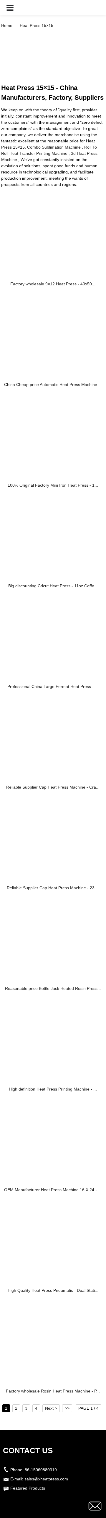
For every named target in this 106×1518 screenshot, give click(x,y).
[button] (10, 7)
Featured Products (27, 1488)
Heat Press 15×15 (36, 25)
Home (6, 25)
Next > (51, 1408)
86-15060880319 (41, 1469)
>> (67, 1408)
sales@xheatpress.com (46, 1479)
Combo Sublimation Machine (54, 147)
